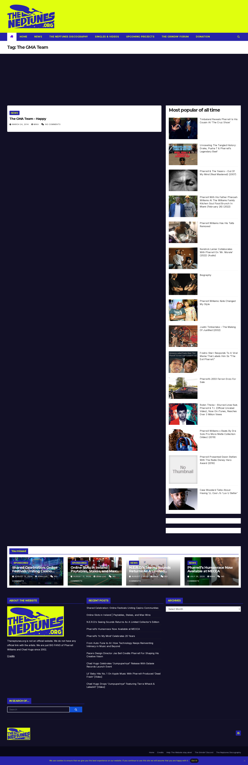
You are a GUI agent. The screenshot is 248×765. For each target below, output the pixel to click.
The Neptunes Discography (68, 36)
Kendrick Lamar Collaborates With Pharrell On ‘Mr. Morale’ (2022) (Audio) (216, 252)
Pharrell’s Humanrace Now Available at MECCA (210, 569)
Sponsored (21, 562)
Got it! (194, 760)
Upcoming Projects (139, 36)
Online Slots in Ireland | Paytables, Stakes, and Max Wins (93, 571)
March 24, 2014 (20, 124)
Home (23, 36)
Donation (202, 36)
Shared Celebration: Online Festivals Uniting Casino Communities (35, 571)
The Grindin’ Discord (204, 752)
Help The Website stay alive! (179, 752)
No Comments (53, 124)
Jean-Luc (43, 576)
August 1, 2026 (140, 576)
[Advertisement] (124, 75)
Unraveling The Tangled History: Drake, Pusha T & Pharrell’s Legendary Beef (218, 148)
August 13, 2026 (24, 576)
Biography (205, 275)
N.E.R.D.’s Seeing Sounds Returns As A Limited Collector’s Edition (149, 571)
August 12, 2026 (82, 576)
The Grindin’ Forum (175, 36)
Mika (36, 124)
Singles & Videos (106, 36)
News (38, 36)
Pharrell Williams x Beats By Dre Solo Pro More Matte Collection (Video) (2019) (218, 434)
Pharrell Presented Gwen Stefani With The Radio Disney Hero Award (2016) (218, 460)
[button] (238, 36)
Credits (11, 656)
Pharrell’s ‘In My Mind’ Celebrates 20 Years (111, 636)
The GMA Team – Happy (27, 119)
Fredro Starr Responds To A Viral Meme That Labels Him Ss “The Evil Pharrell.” (219, 356)
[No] (244, 760)
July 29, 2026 (197, 576)
